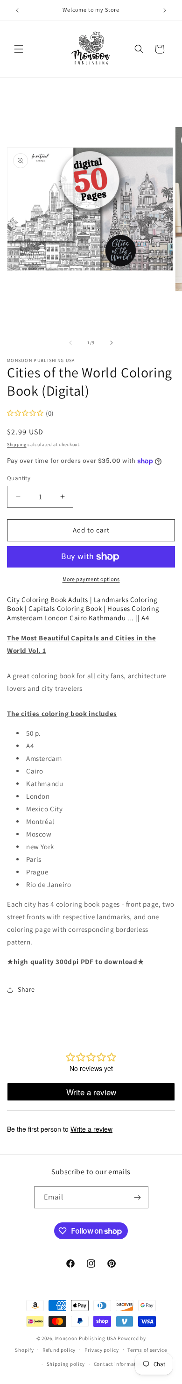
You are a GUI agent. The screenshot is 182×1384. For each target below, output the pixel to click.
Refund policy (59, 1350)
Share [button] (26, 989)
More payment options (91, 578)
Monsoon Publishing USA (85, 1338)
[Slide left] (70, 343)
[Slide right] (111, 343)
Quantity (18, 478)
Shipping (17, 444)
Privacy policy (101, 1350)
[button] (18, 49)
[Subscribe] (137, 1197)
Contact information (119, 1364)
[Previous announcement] (17, 10)
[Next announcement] (164, 10)
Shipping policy (66, 1364)
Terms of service (147, 1350)
